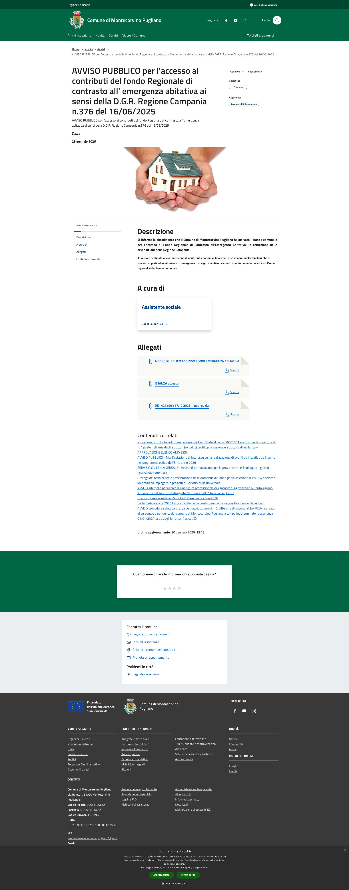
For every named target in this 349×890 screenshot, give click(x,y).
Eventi (233, 771)
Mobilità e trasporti (133, 764)
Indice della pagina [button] (86, 225)
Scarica (234, 370)
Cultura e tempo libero (135, 744)
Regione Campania (79, 5)
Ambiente (181, 749)
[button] (174, 883)
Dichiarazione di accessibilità (192, 809)
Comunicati (236, 744)
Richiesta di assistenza (135, 804)
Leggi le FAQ (129, 799)
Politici (72, 759)
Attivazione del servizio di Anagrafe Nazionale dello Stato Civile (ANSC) (185, 493)
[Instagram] (243, 20)
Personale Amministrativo (84, 764)
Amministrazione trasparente (193, 789)
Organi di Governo (79, 739)
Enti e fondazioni (78, 754)
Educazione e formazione (190, 739)
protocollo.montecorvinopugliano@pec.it (92, 838)
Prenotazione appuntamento (139, 789)
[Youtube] (234, 20)
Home (75, 49)
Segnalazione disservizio (136, 794)
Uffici (71, 749)
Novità (89, 49)
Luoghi (233, 766)
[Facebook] (224, 20)
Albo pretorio (183, 794)
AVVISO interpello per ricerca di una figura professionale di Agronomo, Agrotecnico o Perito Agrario (205, 488)
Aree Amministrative (80, 744)
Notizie (233, 739)
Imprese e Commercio (134, 749)
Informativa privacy (187, 799)
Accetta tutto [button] (161, 875)
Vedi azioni (254, 72)
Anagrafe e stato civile (135, 739)
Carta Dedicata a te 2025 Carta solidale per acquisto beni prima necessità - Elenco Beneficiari (200, 503)
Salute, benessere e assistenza (194, 754)
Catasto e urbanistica (134, 759)
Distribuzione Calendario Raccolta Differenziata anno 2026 (177, 498)
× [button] (345, 849)
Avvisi (101, 49)
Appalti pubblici (130, 754)
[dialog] (174, 868)
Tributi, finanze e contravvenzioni (195, 744)
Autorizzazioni (184, 759)
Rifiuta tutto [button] (188, 875)
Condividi (235, 72)
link (206, 867)
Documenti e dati (78, 769)
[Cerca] (277, 20)
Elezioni (126, 769)
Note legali (181, 804)
